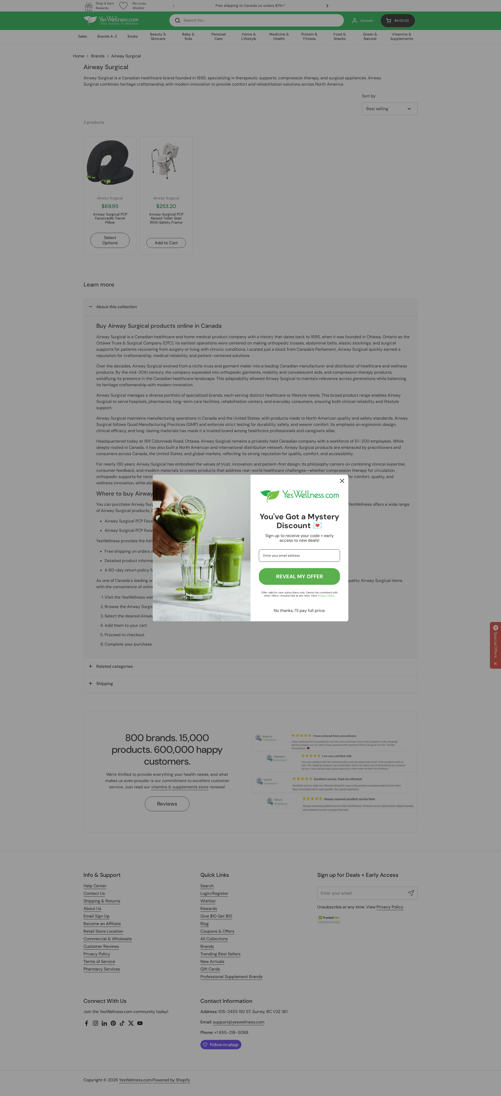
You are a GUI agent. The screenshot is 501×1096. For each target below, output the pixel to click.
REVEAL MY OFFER (299, 576)
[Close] (342, 481)
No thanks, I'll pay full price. (299, 610)
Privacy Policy (326, 595)
